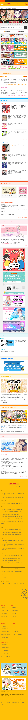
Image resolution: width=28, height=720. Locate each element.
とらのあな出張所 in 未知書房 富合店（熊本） (11, 569)
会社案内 (2, 699)
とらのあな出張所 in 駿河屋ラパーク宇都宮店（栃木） (13, 516)
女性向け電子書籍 (5, 631)
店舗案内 (14, 607)
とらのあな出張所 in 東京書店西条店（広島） (11, 560)
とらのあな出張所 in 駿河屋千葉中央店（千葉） (11, 511)
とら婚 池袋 (21, 583)
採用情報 (7, 699)
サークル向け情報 (5, 653)
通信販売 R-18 (4, 610)
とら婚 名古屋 (17, 586)
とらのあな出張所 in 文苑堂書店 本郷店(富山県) (11, 503)
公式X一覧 (16, 631)
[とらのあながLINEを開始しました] (14, 293)
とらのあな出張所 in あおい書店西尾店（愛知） (11, 532)
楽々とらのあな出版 (5, 656)
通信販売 (3, 607)
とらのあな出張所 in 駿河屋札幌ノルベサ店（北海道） (13, 497)
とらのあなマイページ (16, 618)
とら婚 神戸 (9, 583)
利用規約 (22, 702)
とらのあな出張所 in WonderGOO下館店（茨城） (12, 518)
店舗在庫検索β (15, 610)
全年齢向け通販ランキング (11, 84)
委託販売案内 (4, 644)
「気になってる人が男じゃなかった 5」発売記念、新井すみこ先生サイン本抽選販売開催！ (17, 132)
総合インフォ (25, 139)
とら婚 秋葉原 (4, 586)
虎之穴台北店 (4, 577)
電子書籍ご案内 (4, 637)
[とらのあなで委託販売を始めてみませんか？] (14, 231)
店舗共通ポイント (16, 616)
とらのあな (2, 1)
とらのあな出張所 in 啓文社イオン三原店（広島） (12, 562)
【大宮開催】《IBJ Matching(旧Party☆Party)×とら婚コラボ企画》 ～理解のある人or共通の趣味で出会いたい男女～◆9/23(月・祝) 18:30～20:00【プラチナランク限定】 (14, 472)
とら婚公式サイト (23, 476)
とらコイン (15, 1)
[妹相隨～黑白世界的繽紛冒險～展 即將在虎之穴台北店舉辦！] (7, 343)
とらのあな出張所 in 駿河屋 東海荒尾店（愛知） (11, 529)
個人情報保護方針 (15, 702)
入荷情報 (14, 613)
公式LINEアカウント (18, 634)
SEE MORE (4, 402)
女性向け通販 (22, 31)
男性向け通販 (8, 31)
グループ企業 (19, 699)
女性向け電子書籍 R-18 (6, 634)
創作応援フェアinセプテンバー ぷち (15, 123)
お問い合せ (3, 704)
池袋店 (2, 523)
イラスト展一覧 (24, 353)
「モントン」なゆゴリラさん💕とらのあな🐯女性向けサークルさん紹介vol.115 (18, 145)
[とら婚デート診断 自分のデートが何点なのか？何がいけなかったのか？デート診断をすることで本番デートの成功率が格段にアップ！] (14, 331)
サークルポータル (5, 647)
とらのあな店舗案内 (7, 183)
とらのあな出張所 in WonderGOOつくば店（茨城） (12, 521)
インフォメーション (18, 626)
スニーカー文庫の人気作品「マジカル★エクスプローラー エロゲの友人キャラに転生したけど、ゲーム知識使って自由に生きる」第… (17, 116)
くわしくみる (24, 245)
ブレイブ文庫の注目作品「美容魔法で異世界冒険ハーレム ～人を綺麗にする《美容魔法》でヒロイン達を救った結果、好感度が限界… (18, 107)
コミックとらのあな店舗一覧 (14, 486)
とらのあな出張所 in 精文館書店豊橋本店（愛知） (12, 534)
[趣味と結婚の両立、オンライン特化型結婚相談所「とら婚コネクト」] (14, 319)
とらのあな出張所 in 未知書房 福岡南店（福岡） (12, 571)
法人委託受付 (8, 702)
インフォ (6, 1)
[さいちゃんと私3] (14, 270)
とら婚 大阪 (10, 586)
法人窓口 (2, 702)
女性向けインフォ (24, 178)
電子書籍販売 (4, 626)
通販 (9, 1)
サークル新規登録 (5, 650)
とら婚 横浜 (15, 583)
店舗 (11, 1)
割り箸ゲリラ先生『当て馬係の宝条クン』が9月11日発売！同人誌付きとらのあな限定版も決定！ (17, 155)
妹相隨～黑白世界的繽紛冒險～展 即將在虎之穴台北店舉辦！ (20, 341)
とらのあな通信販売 (7, 73)
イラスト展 (3, 335)
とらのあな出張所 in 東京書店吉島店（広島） (11, 558)
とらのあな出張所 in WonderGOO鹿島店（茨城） (12, 509)
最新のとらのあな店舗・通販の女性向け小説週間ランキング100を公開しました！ (17, 163)
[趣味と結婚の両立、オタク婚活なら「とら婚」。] (14, 305)
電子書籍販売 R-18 (5, 628)
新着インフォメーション (8, 100)
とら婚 (18, 1)
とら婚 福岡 (3, 583)
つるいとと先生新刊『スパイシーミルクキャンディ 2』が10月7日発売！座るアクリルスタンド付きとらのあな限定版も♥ (17, 171)
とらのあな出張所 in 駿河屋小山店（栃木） (10, 514)
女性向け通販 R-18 (5, 616)
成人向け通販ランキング (23, 84)
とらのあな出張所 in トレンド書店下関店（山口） (12, 555)
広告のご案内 (13, 699)
